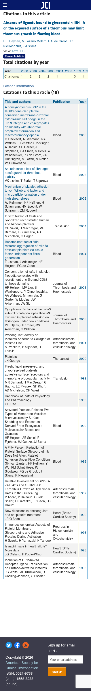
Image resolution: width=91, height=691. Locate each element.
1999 (77, 71)
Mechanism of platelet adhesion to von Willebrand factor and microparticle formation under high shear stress (27, 192)
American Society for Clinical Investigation (22, 665)
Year (82, 101)
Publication (61, 101)
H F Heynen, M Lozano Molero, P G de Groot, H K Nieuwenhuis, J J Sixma (38, 43)
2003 (51, 71)
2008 (24, 71)
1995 (82, 568)
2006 (33, 71)
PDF (23, 51)
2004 (42, 71)
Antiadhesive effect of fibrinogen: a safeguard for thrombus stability (27, 172)
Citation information (18, 85)
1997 (82, 493)
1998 (86, 71)
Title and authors (18, 101)
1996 (82, 514)
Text (15, 51)
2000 (68, 71)
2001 (59, 71)
